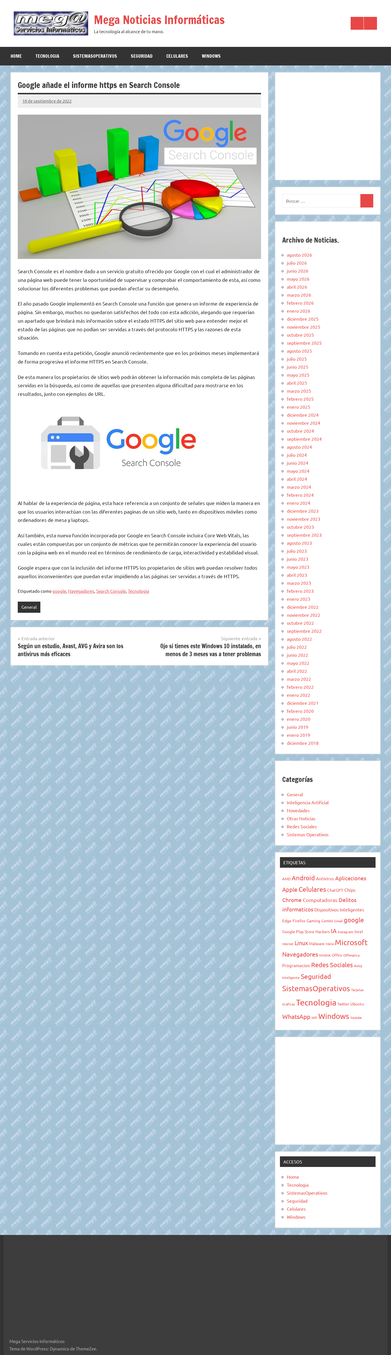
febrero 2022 (300, 687)
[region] (327, 125)
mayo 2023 (298, 567)
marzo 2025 (299, 391)
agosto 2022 (299, 639)
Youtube (356, 1017)
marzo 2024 (299, 487)
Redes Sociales (302, 826)
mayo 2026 (298, 279)
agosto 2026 (299, 255)
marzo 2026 (299, 295)
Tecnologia (47, 56)
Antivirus (325, 878)
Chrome (292, 899)
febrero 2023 (300, 591)
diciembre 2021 (303, 703)
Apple (289, 889)
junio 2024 (297, 463)
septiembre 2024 (304, 439)
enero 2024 (298, 503)
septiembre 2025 (304, 343)
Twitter (343, 1003)
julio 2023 (297, 551)
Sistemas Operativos (308, 834)
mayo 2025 (298, 375)
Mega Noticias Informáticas (159, 19)
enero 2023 (298, 599)
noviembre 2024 (303, 423)
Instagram (345, 931)
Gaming (313, 920)
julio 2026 (297, 263)
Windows (211, 56)
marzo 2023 (299, 583)
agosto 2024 (299, 447)
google (59, 591)
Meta (330, 943)
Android (303, 877)
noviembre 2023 (303, 519)
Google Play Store (298, 931)
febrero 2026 (300, 303)
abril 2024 (297, 479)
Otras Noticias (301, 818)
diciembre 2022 (303, 607)
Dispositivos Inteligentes (339, 909)
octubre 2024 (300, 431)
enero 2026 (298, 311)
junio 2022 (297, 655)
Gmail (338, 921)
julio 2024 (297, 455)
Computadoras (320, 900)
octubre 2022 (300, 623)
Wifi (314, 1017)
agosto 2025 (299, 351)
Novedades (298, 810)
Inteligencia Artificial (308, 802)
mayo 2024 (298, 471)
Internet (287, 943)
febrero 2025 (300, 399)
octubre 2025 (300, 335)
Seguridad (142, 56)
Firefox (299, 920)
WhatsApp (296, 1016)
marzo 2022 (299, 679)
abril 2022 (297, 671)
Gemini (327, 920)
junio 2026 (297, 271)
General (29, 607)
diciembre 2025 (303, 319)
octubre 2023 (300, 527)
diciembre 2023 (303, 511)
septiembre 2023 (304, 535)
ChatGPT (335, 890)
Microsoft (351, 942)
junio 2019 (297, 727)
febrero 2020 (300, 711)
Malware (317, 943)
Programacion (296, 965)
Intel (358, 931)
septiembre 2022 (304, 631)
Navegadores (81, 591)
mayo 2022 (298, 663)
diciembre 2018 (303, 743)
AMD (286, 878)
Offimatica (351, 955)
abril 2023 (297, 575)
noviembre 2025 (303, 327)
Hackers (322, 931)
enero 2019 (298, 735)
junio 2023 (297, 559)
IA (334, 930)
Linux (301, 942)
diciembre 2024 (303, 415)
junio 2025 (297, 367)
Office (337, 955)
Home (16, 56)
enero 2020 (298, 719)
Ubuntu (357, 1003)
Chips (350, 890)
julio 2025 (297, 359)
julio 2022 (297, 647)
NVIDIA (325, 955)
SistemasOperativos (95, 56)
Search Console (111, 591)
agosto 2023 (299, 543)
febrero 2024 (300, 495)
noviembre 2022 (303, 615)
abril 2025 (297, 383)
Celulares (177, 56)
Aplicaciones (350, 878)
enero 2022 (298, 695)
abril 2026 (297, 287)
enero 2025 (298, 407)
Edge (286, 920)
